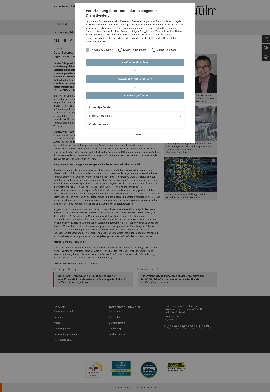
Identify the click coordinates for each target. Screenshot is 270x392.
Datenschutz (135, 135)
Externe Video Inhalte (134, 49)
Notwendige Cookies (102, 49)
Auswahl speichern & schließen (135, 78)
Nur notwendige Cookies (135, 95)
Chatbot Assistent (166, 49)
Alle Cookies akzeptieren (135, 62)
